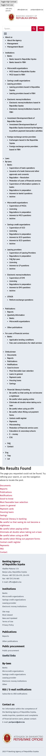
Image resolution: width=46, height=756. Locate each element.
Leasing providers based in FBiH (22, 93)
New (41, 29)
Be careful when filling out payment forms (20, 539)
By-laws (8, 161)
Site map (6, 612)
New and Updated (9, 618)
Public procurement (10, 650)
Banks (9, 56)
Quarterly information (16, 315)
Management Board (15, 46)
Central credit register (17, 418)
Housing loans (15, 380)
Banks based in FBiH (17, 62)
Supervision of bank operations (22, 168)
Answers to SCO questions (20, 237)
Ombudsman (10, 351)
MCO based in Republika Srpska (22, 71)
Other (4, 684)
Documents (11, 355)
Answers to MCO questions (20, 215)
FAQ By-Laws (14, 259)
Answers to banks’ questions (20, 193)
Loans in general (16, 374)
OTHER (10, 296)
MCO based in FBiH (17, 74)
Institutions (9, 52)
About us (8, 37)
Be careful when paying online (21, 399)
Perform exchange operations (21, 300)
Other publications (14, 327)
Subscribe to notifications (14, 694)
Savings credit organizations (18, 80)
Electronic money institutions (19, 99)
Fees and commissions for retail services (25, 343)
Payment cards (15, 377)
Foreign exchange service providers (21, 137)
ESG (11, 437)
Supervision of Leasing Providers (22, 253)
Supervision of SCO (17, 227)
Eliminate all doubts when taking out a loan (21, 532)
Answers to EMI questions (19, 287)
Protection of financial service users (23, 427)
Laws (7, 158)
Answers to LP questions (19, 265)
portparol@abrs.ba (17, 722)
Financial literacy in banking (18, 389)
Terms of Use (7, 621)
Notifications (12, 364)
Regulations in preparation (20, 190)
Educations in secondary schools (22, 431)
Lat (8, 458)
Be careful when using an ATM (21, 408)
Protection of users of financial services (25, 180)
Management (12, 43)
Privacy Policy (8, 625)
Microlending (14, 424)
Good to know (13, 367)
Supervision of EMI (17, 278)
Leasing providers (14, 84)
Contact (10, 446)
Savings (12, 383)
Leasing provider (9, 603)
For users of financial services (17, 333)
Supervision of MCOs (17, 205)
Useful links (9, 655)
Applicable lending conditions (21, 339)
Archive (12, 196)
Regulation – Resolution (19, 177)
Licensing (13, 209)
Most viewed (7, 615)
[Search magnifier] (33, 28)
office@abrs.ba (15, 582)
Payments (13, 421)
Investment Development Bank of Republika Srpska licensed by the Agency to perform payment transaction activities (26, 127)
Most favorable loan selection (21, 371)
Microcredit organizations (17, 68)
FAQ (9, 443)
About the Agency (14, 40)
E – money (13, 434)
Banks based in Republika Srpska (22, 59)
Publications (10, 308)
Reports (10, 312)
